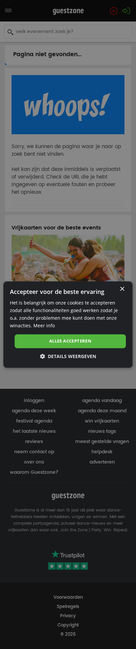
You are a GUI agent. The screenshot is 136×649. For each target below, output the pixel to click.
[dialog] (67, 324)
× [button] (121, 289)
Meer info (44, 325)
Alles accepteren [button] (70, 341)
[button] (68, 356)
